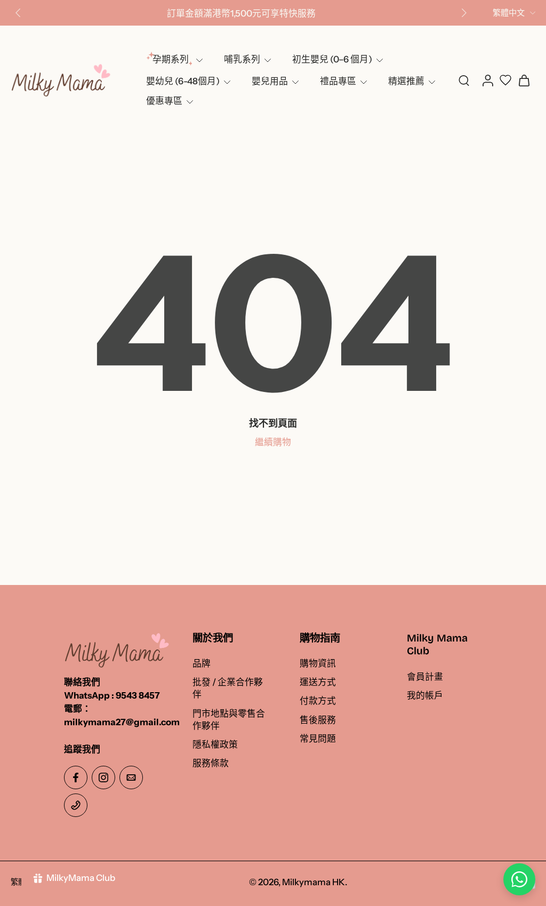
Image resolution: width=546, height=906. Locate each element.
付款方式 (318, 701)
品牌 (201, 664)
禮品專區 (338, 81)
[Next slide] (463, 12)
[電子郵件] (131, 777)
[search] (464, 80)
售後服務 (318, 720)
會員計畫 (425, 676)
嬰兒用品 (270, 81)
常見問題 (318, 738)
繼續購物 (273, 442)
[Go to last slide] (18, 12)
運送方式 (318, 682)
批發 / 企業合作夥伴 (227, 688)
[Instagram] (103, 777)
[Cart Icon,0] (523, 79)
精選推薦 (406, 81)
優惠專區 (164, 100)
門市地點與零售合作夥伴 (228, 719)
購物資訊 (318, 664)
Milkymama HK (313, 882)
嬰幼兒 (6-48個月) (183, 81)
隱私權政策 (215, 744)
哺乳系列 (242, 59)
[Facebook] (75, 777)
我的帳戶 (425, 695)
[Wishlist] (505, 79)
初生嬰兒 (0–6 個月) (332, 59)
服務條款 (210, 763)
